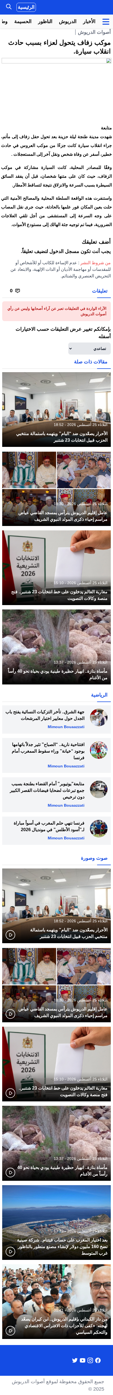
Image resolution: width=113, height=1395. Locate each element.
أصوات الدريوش (94, 32)
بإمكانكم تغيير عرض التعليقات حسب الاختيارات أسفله (63, 332)
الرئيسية (26, 7)
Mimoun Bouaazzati (66, 727)
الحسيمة (23, 21)
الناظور (45, 21)
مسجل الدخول (64, 251)
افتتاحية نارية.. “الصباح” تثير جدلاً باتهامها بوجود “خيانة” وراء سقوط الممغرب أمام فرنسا (48, 751)
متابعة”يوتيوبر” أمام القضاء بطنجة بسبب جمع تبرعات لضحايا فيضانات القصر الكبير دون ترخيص (47, 790)
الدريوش (68, 21)
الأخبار (89, 21)
